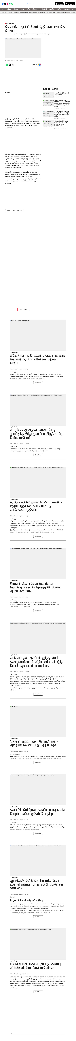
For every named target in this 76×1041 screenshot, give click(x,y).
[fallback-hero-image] (48, 95)
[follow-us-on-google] (39, 64)
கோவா (8, 210)
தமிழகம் (9, 9)
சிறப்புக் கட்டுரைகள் (69, 9)
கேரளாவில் (13, 449)
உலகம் (22, 9)
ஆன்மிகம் (51, 9)
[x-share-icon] (10, 65)
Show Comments (23, 309)
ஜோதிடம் (44, 9)
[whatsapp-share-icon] (7, 65)
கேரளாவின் (31, 756)
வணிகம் (59, 9)
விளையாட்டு (36, 9)
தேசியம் (16, 9)
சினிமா (28, 9)
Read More (38, 382)
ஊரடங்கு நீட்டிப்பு (17, 210)
